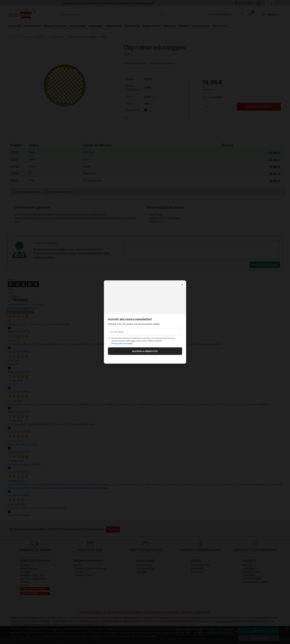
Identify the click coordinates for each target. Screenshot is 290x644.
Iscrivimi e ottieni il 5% (145, 351)
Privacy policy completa (121, 343)
